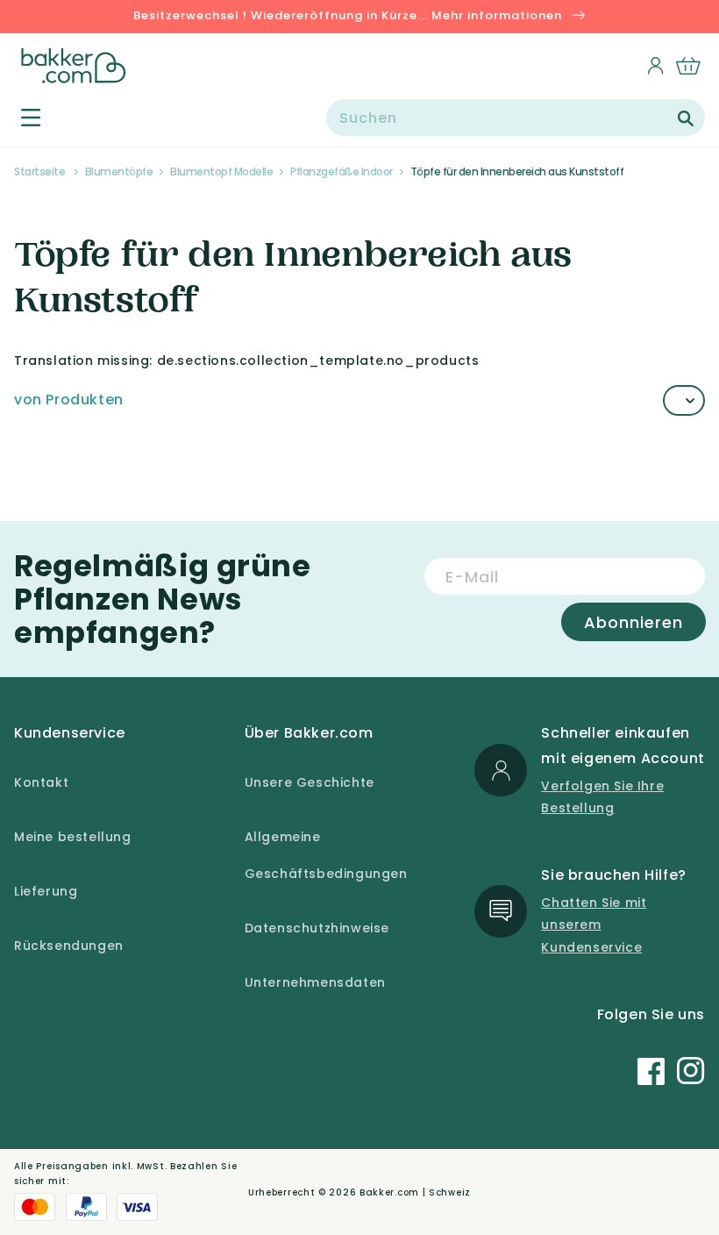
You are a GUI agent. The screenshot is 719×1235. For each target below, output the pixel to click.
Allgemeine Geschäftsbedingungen (326, 855)
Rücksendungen (69, 945)
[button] (20, 117)
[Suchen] (685, 118)
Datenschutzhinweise (317, 928)
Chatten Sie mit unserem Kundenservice (593, 924)
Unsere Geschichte (309, 782)
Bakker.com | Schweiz (415, 1192)
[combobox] (515, 117)
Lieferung (45, 891)
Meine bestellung (73, 837)
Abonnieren (633, 622)
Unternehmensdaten (315, 982)
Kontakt (41, 782)
